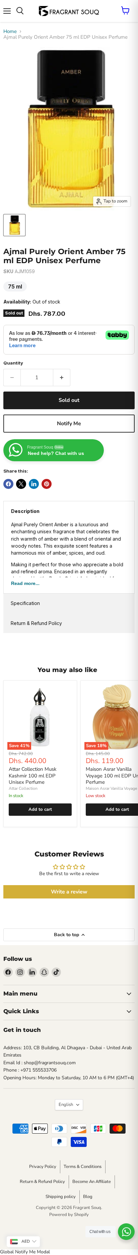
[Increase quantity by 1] (61, 377)
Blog (87, 1197)
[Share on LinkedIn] (34, 484)
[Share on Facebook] (8, 484)
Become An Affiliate (91, 1182)
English (66, 1105)
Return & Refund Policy (36, 623)
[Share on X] (21, 484)
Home (10, 31)
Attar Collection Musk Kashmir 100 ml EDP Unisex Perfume (33, 775)
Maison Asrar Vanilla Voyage (111, 788)
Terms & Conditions (82, 1167)
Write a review (69, 891)
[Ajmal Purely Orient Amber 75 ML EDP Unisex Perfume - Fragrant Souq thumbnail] (14, 225)
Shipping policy (61, 1197)
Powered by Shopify (69, 1215)
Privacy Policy (42, 1167)
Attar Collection (23, 788)
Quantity (13, 363)
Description (25, 511)
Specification (25, 603)
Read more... (25, 583)
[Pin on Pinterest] (47, 484)
